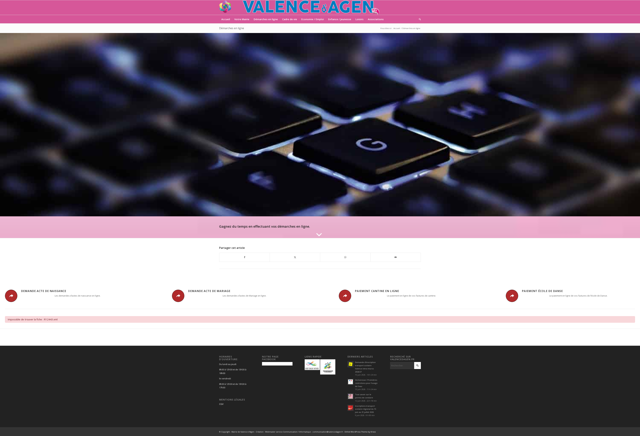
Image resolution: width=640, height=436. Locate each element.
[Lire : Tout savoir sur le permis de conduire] (351, 396)
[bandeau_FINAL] (299, 7)
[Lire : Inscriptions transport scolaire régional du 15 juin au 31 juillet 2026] (351, 408)
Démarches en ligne (231, 28)
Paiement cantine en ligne (377, 291)
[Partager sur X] (295, 257)
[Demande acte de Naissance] (11, 296)
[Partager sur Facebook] (244, 257)
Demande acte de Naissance (43, 291)
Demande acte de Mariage (209, 291)
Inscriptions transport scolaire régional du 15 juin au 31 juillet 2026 (365, 409)
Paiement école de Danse (542, 291)
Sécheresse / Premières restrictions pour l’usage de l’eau (366, 383)
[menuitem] (225, 19)
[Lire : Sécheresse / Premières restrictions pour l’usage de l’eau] (351, 382)
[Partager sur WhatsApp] (345, 257)
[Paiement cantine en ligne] (345, 296)
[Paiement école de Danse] (512, 296)
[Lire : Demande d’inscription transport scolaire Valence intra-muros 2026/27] (351, 364)
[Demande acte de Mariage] (178, 296)
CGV (221, 404)
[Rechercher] (419, 19)
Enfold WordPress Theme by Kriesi (360, 431)
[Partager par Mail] (395, 257)
